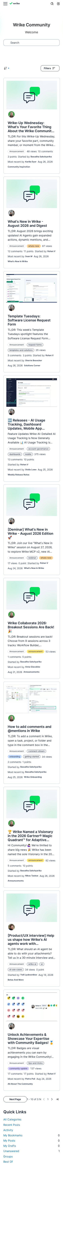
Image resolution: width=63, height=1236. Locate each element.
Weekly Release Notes (18, 474)
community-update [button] (18, 1068)
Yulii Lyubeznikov (28, 974)
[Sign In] (58, 3)
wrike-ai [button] (32, 964)
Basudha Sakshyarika (41, 156)
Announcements (31, 672)
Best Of (8, 1161)
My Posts (31, 1140)
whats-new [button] (33, 246)
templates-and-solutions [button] (21, 350)
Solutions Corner (32, 365)
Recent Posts (11, 1124)
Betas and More (16, 979)
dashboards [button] (14, 454)
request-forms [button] (35, 344)
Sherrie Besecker (33, 360)
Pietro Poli (30, 1078)
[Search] (52, 3)
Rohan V (51, 251)
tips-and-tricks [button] (35, 1063)
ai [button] (42, 964)
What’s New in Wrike (18, 261)
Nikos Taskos (31, 875)
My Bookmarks (31, 1135)
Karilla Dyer (30, 161)
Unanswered (31, 1151)
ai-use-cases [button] (15, 969)
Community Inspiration (19, 166)
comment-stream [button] (36, 751)
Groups (8, 1156)
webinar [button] (32, 557)
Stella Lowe (30, 469)
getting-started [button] (32, 756)
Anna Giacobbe (32, 666)
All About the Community (20, 1084)
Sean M (28, 256)
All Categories (12, 1119)
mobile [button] (28, 454)
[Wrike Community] (15, 4)
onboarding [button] (14, 756)
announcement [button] (35, 651)
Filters (47, 68)
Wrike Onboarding (33, 777)
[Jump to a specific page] (57, 1099)
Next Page (15, 1099)
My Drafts (31, 1145)
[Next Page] (52, 1099)
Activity (8, 1130)
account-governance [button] (38, 448)
